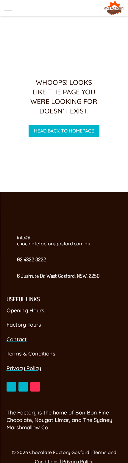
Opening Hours (25, 310)
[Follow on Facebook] (11, 387)
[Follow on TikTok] (35, 387)
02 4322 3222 (31, 259)
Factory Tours (24, 324)
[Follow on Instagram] (23, 387)
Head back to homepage (64, 131)
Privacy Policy (24, 368)
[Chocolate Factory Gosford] (114, 8)
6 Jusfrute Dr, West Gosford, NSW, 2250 (58, 275)
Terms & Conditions (31, 353)
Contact (17, 339)
